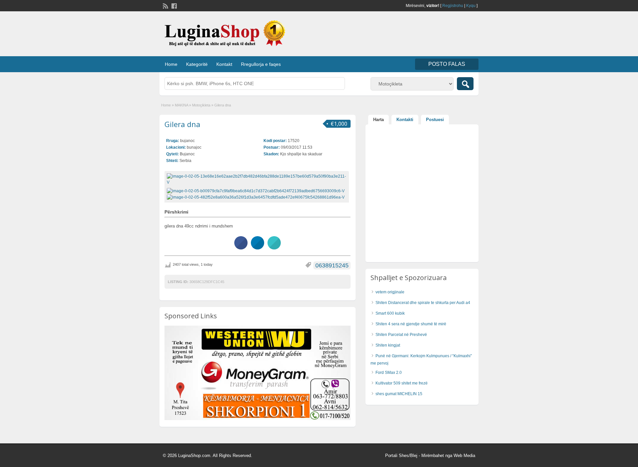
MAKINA (181, 105)
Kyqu (471, 5)
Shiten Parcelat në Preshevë (401, 334)
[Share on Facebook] (241, 247)
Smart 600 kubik (390, 313)
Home (171, 64)
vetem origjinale (389, 292)
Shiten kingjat (387, 345)
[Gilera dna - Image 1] (256, 190)
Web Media (464, 455)
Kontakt (224, 64)
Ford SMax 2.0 (388, 372)
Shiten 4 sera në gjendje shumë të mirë (410, 324)
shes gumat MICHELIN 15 (398, 393)
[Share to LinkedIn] (257, 247)
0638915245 (332, 265)
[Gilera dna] (257, 179)
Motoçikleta (201, 105)
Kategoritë (197, 64)
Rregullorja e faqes (261, 64)
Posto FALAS (446, 64)
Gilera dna (182, 124)
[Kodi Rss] (164, 5)
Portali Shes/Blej (401, 455)
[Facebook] (173, 5)
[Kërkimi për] (465, 83)
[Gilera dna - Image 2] (256, 197)
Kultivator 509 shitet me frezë (401, 383)
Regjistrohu (452, 5)
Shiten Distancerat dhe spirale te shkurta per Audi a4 (422, 302)
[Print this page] (274, 247)
